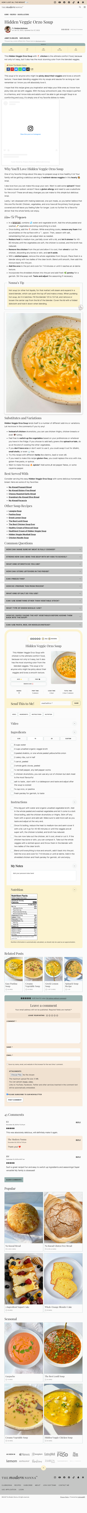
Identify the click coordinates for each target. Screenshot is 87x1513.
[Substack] (83, 2)
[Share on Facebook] (8, 69)
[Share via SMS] (16, 69)
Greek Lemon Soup (17, 518)
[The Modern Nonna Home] (12, 6)
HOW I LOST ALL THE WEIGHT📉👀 (15, 2)
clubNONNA (7, 1485)
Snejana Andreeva (20, 28)
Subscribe (28, 1485)
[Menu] (84, 7)
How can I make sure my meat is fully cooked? (30, 549)
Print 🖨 (37, 679)
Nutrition (48, 714)
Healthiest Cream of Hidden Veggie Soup (27, 531)
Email (10, 1055)
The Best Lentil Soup (18, 521)
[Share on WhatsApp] (20, 69)
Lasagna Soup (15, 511)
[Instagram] (55, 2)
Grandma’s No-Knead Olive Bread (24, 497)
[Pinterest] (69, 2)
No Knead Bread (13, 1245)
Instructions (36, 714)
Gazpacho (10, 1376)
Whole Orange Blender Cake (58, 1306)
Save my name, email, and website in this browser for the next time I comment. (35, 1064)
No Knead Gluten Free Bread (58, 1245)
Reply (78, 1122)
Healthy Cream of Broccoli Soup (23, 528)
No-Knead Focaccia (18, 500)
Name (10, 1047)
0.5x (18, 738)
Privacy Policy (64, 1497)
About (38, 1485)
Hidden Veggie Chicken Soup (59, 1437)
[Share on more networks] (28, 69)
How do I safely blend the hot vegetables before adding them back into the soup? (39, 616)
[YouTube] (59, 2)
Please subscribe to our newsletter (25, 1094)
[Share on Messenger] (24, 69)
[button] (62, 29)
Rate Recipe (25, 38)
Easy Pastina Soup (11, 985)
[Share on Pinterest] (12, 69)
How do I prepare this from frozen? (25, 586)
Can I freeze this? (15, 579)
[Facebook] (64, 2)
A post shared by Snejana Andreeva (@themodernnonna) (30, 162)
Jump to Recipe (11, 38)
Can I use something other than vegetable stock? (32, 601)
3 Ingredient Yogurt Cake (17, 1306)
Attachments (15, 1071)
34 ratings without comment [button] (56, 998)
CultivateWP (81, 1497)
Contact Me (64, 1485)
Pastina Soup (15, 514)
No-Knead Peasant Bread (20, 487)
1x (35, 738)
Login (21, 1489)
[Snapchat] (78, 2)
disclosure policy (41, 41)
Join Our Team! (49, 1485)
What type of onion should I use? (24, 608)
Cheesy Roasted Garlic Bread (22, 494)
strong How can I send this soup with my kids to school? (36, 557)
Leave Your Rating (36, 1015)
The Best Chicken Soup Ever (22, 524)
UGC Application (9, 1489)
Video (14, 714)
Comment (11, 1021)
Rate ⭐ (19, 679)
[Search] (80, 7)
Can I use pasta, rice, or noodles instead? (28, 625)
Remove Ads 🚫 (28, 684)
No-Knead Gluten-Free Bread (22, 490)
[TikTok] (73, 2)
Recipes (17, 1485)
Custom (68, 738)
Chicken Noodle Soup (19, 538)
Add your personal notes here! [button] (23, 873)
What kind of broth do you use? (23, 564)
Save (76, 703)
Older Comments (14, 1180)
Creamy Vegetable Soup (32, 985)
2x (52, 738)
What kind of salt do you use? (22, 593)
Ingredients (24, 714)
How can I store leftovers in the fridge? (27, 571)
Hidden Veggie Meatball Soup (22, 534)
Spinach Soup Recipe (71, 985)
